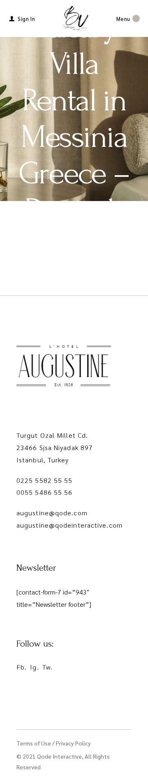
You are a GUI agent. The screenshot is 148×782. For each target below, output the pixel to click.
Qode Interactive (59, 756)
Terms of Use (33, 743)
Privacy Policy (73, 743)
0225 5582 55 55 (44, 480)
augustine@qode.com (52, 512)
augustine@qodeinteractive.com (69, 525)
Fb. (21, 667)
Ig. (34, 667)
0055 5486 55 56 (44, 492)
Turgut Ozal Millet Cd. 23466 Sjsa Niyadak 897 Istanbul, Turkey (54, 447)
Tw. (47, 667)
